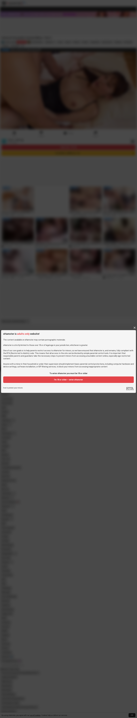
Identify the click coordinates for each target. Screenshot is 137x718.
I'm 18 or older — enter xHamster (68, 380)
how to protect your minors (13, 388)
